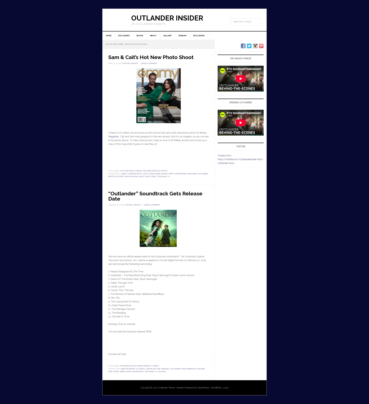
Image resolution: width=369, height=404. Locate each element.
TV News (155, 366)
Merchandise (144, 366)
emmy (171, 174)
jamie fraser (181, 174)
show (147, 176)
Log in (226, 388)
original (165, 369)
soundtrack (138, 372)
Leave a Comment (149, 63)
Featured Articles (151, 171)
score (116, 372)
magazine (192, 174)
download (151, 369)
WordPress (216, 388)
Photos (164, 171)
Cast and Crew (127, 171)
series (122, 372)
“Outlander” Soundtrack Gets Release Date (155, 196)
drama (165, 174)
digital (142, 369)
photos (111, 176)
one (159, 369)
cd (137, 369)
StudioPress (203, 388)
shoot (141, 176)
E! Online (175, 140)
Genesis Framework (185, 388)
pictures (120, 176)
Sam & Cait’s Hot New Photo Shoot (151, 57)
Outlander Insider (167, 18)
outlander (202, 174)
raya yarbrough (188, 369)
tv (168, 176)
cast (145, 174)
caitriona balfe (134, 174)
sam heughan (131, 176)
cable (123, 174)
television (162, 176)
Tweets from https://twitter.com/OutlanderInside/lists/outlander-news (240, 159)
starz (153, 176)
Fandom (138, 171)
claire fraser (154, 174)
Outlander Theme (166, 388)
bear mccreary (128, 369)
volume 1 (162, 372)
